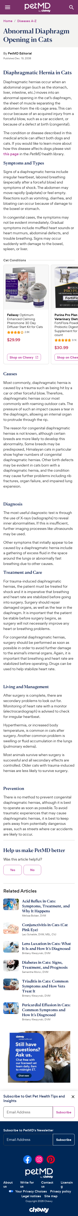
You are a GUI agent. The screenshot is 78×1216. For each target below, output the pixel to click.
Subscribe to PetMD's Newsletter (28, 1130)
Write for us (27, 1184)
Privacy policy (60, 1191)
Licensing (67, 1184)
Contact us (47, 1184)
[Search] (71, 7)
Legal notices (31, 1196)
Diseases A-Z (26, 21)
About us (8, 1184)
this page (11, 154)
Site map (51, 1196)
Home (7, 21)
